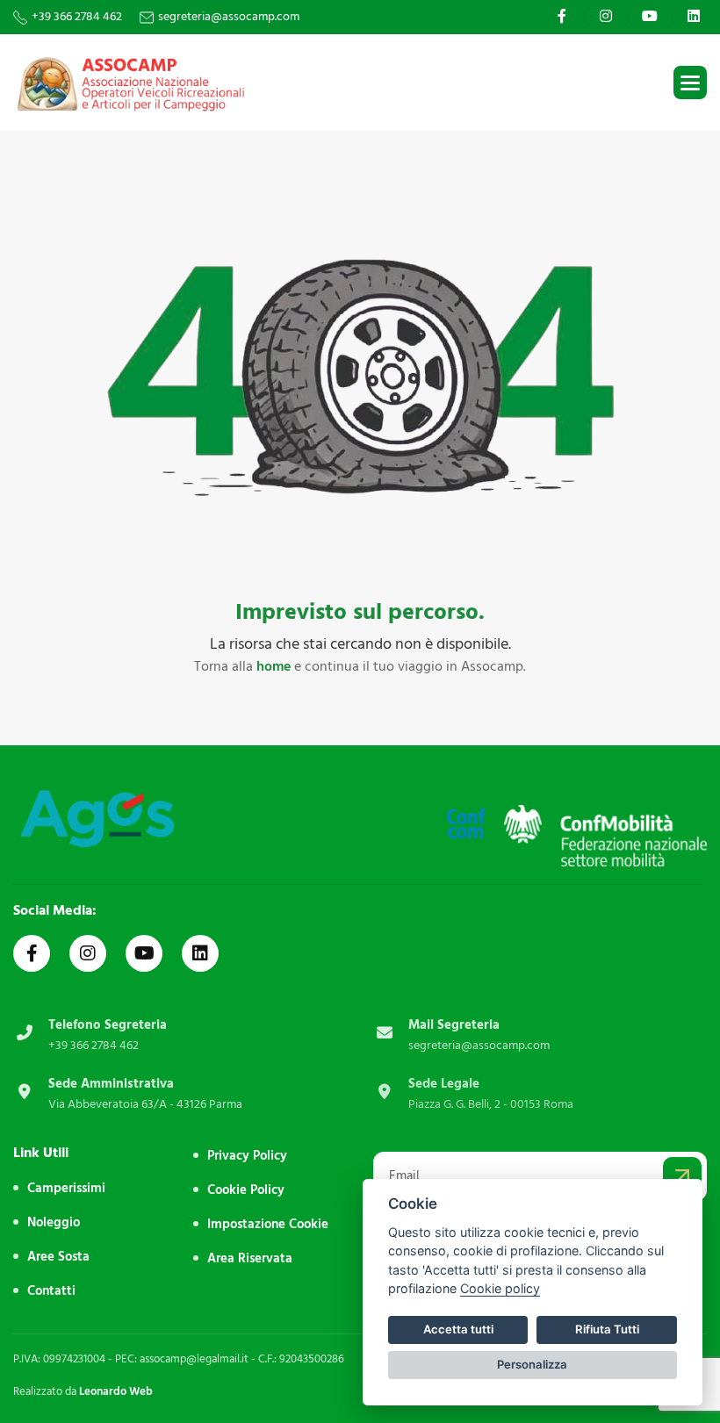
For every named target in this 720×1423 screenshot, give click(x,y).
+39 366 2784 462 (77, 17)
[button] (690, 82)
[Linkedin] (696, 16)
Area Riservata (249, 1258)
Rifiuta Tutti (607, 1329)
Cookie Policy (245, 1190)
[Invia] (682, 1176)
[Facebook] (564, 16)
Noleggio (53, 1222)
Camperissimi (66, 1188)
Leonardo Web (116, 1391)
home (273, 666)
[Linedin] (200, 953)
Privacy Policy (247, 1156)
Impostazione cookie (267, 1224)
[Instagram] (608, 16)
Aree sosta (58, 1257)
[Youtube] (652, 16)
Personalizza (532, 1364)
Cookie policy (500, 1288)
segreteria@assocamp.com (228, 17)
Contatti (51, 1291)
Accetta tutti (458, 1329)
